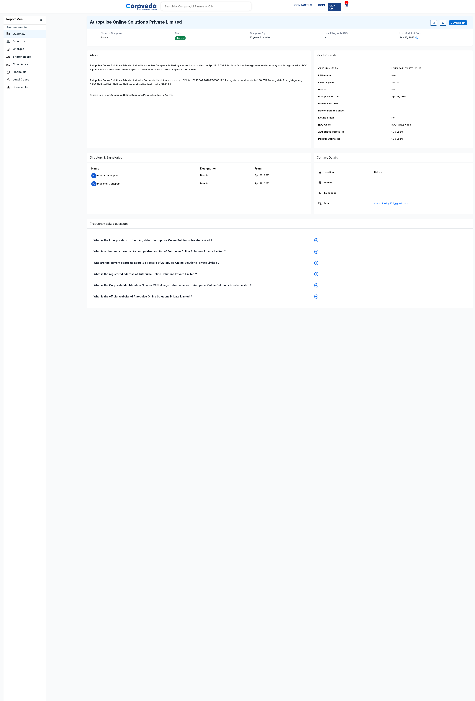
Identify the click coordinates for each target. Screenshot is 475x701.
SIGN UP (332, 7)
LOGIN (321, 5)
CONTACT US (303, 5)
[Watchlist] (433, 23)
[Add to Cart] (443, 23)
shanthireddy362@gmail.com (391, 203)
